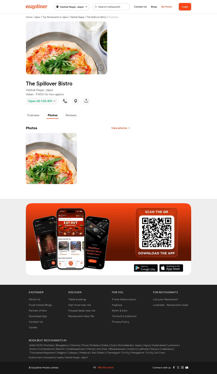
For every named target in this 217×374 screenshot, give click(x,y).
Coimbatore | (47, 349)
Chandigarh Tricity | (118, 352)
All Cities (160, 352)
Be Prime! (166, 6)
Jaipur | (138, 345)
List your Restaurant (165, 299)
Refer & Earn (119, 310)
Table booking (77, 299)
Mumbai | (49, 345)
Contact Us (140, 6)
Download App (38, 316)
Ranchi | (61, 349)
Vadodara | (167, 349)
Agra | (147, 345)
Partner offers (38, 310)
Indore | (132, 349)
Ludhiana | (144, 349)
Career (33, 327)
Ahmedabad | (126, 345)
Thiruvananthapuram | (42, 352)
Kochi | (33, 349)
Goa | (113, 345)
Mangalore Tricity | (143, 352)
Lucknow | (173, 345)
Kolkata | (95, 345)
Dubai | (105, 345)
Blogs (154, 6)
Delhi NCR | (36, 345)
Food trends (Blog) (40, 305)
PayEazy (117, 305)
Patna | (91, 349)
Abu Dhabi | (99, 352)
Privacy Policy (120, 321)
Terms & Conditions (124, 316)
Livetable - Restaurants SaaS (170, 305)
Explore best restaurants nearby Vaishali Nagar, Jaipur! (58, 357)
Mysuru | (156, 349)
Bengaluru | (62, 345)
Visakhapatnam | (76, 349)
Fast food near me (79, 305)
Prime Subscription (124, 299)
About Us (34, 299)
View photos (119, 128)
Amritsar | (102, 349)
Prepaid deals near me (81, 310)
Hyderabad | (159, 345)
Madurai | (85, 352)
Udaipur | (73, 352)
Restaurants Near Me (81, 316)
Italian (30, 94)
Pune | (86, 345)
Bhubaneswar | (118, 349)
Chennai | (75, 345)
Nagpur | (62, 352)
